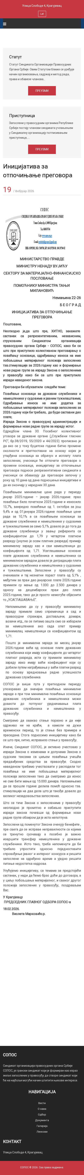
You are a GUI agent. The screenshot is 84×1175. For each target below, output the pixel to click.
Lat (42, 13)
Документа (42, 1120)
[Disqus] (42, 973)
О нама (42, 1108)
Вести (42, 1103)
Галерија (42, 1125)
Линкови (42, 1131)
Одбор (42, 1114)
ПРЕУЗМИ (42, 90)
